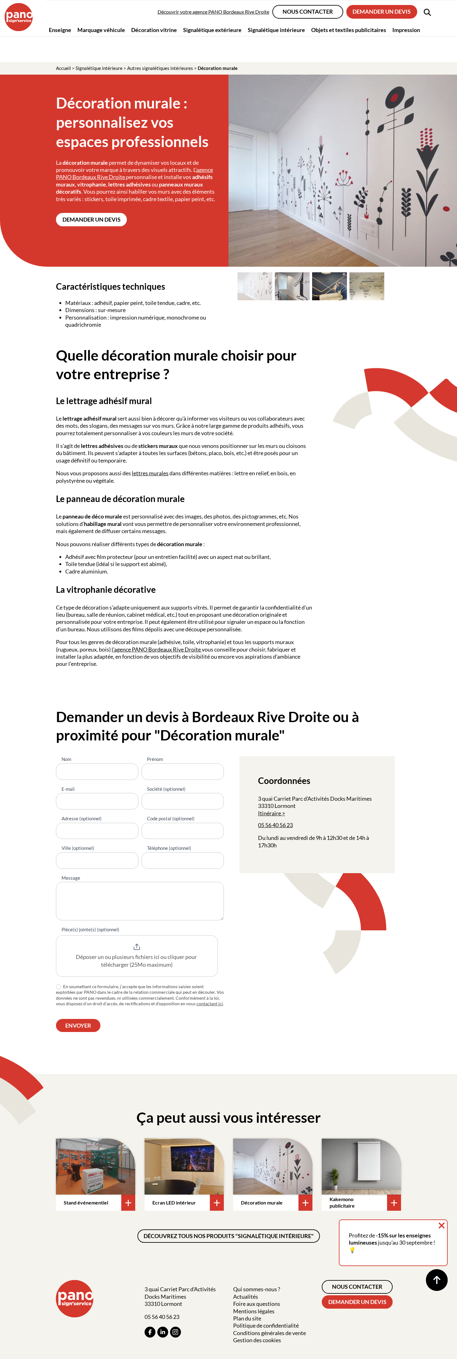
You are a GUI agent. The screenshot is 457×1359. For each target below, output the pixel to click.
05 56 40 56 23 (275, 825)
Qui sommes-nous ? (256, 1289)
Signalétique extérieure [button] (212, 29)
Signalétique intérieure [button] (276, 29)
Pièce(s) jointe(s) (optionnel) (90, 929)
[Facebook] (150, 1332)
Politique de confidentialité (266, 1325)
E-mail (68, 789)
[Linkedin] (162, 1332)
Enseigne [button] (60, 29)
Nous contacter (308, 11)
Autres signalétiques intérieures (160, 68)
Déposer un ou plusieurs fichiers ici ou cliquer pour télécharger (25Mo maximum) (137, 960)
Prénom (155, 759)
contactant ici (209, 1003)
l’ (113, 649)
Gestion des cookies (257, 1340)
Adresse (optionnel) (82, 818)
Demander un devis (382, 11)
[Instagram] (175, 1332)
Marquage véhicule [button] (101, 29)
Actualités (245, 1296)
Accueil (63, 68)
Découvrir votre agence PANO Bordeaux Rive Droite (213, 12)
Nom (66, 759)
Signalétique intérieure (99, 68)
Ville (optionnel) (78, 848)
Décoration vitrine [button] (154, 29)
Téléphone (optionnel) (169, 848)
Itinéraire (269, 813)
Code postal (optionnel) (171, 818)
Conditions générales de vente (269, 1332)
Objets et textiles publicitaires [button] (348, 29)
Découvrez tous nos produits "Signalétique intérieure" (229, 1235)
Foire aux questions (256, 1303)
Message (71, 878)
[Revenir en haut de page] (437, 1280)
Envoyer (78, 1025)
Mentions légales (254, 1311)
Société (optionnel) (166, 789)
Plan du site (247, 1318)
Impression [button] (406, 29)
